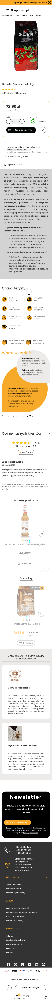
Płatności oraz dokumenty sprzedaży (21, 912)
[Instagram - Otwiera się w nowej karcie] (15, 964)
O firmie (9, 936)
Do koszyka (27, 563)
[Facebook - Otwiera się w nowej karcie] (8, 964)
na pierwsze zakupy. (26, 2)
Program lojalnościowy (15, 893)
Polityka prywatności (14, 944)
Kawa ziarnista (27, 15)
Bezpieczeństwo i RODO (16, 940)
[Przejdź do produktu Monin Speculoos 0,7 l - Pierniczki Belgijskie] (25, 521)
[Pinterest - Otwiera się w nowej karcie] (44, 964)
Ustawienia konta (13, 888)
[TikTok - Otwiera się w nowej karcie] (22, 964)
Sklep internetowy (24, 979)
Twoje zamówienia (14, 884)
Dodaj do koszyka (23, 130)
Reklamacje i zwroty (14, 920)
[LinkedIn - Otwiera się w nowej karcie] (36, 964)
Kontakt (9, 952)
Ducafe (38, 15)
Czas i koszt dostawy (15, 916)
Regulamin (34, 828)
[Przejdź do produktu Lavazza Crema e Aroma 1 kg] (26, 601)
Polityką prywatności (30, 833)
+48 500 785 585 (23, 850)
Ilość (8, 117)
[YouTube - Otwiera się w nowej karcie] (29, 964)
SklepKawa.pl (7, 15)
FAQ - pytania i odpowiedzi (17, 908)
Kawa (17, 15)
